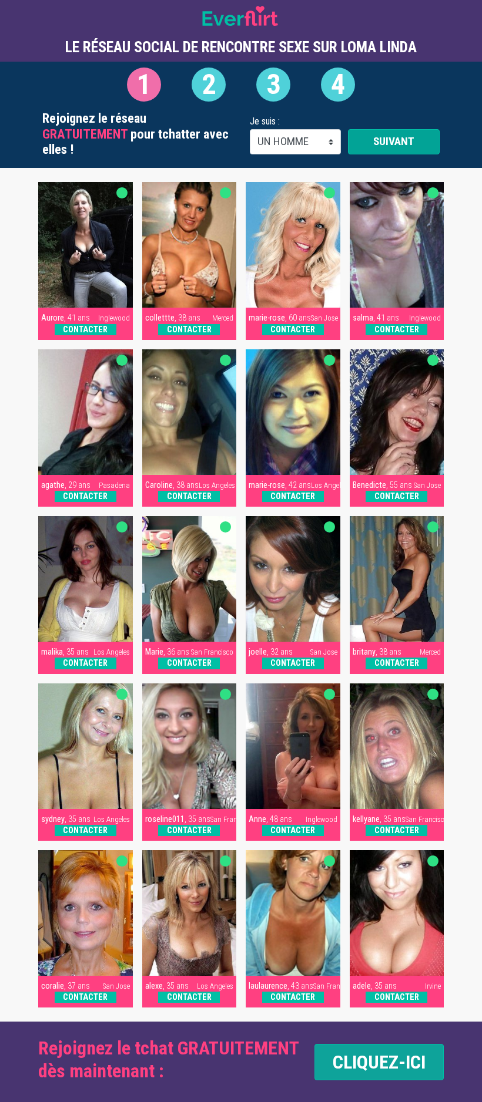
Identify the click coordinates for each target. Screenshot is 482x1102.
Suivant (393, 141)
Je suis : (265, 121)
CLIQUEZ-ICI (379, 1062)
